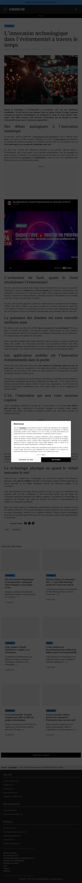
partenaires (23, 428)
